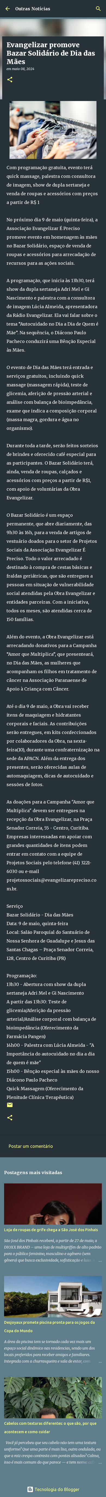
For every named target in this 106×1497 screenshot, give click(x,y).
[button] (10, 80)
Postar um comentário (31, 1146)
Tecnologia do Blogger (56, 1489)
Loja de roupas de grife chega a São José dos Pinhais (51, 1230)
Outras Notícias (32, 8)
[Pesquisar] (98, 8)
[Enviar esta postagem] (10, 1107)
